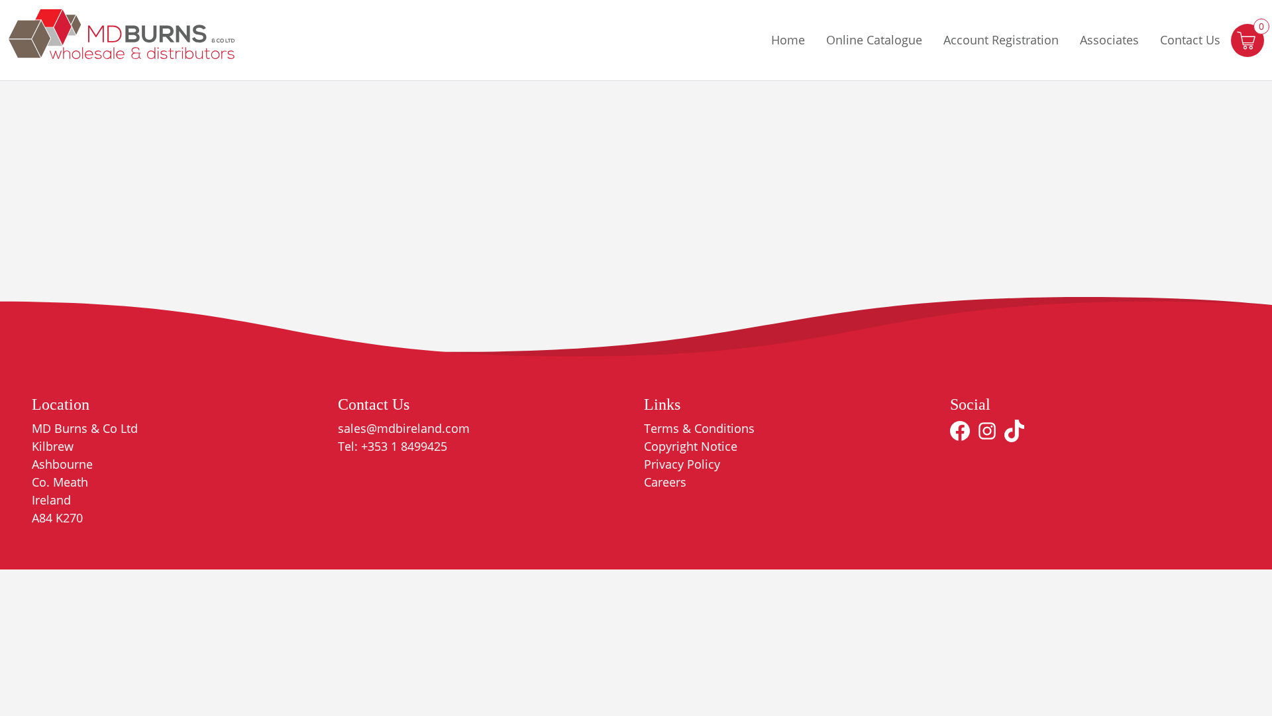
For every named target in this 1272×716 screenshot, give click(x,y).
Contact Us (1190, 40)
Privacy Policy (682, 464)
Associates (1109, 40)
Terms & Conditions (699, 428)
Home (788, 40)
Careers (665, 482)
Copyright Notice (690, 446)
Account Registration (1001, 40)
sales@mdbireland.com (404, 428)
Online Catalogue (874, 40)
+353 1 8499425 (404, 446)
